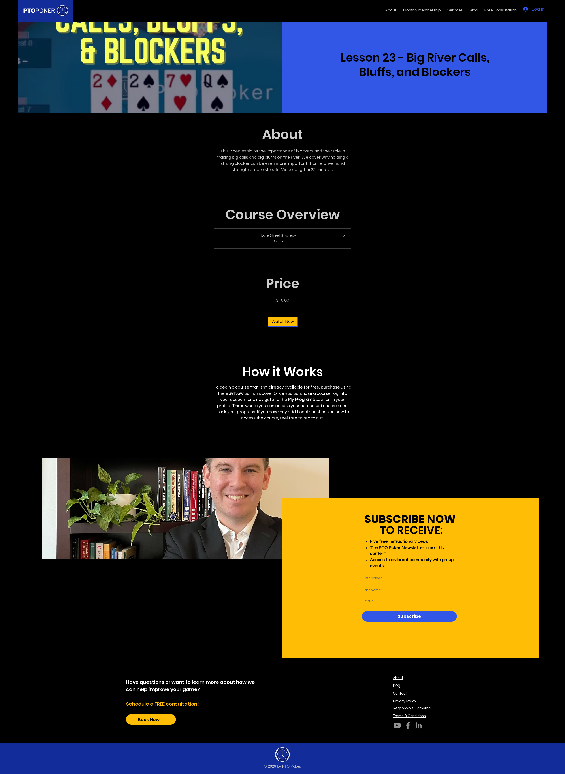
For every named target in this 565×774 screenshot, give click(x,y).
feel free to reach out (301, 418)
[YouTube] (397, 725)
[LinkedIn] (418, 725)
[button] (391, 10)
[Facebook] (408, 725)
